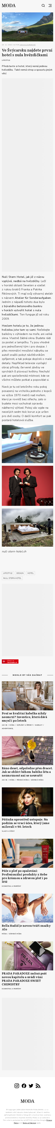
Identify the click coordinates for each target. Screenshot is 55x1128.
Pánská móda (23, 780)
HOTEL (31, 573)
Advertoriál (7, 729)
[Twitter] (31, 1086)
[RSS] (38, 1086)
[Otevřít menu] (50, 5)
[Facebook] (24, 1086)
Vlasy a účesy (8, 831)
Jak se (5, 725)
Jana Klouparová (27, 45)
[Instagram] (17, 1086)
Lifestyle (6, 60)
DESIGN (20, 573)
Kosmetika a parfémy (11, 886)
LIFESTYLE (8, 573)
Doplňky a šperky (25, 725)
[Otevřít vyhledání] (43, 5)
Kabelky (39, 725)
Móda (12, 725)
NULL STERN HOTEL (12, 578)
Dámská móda (37, 780)
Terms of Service (29, 1123)
